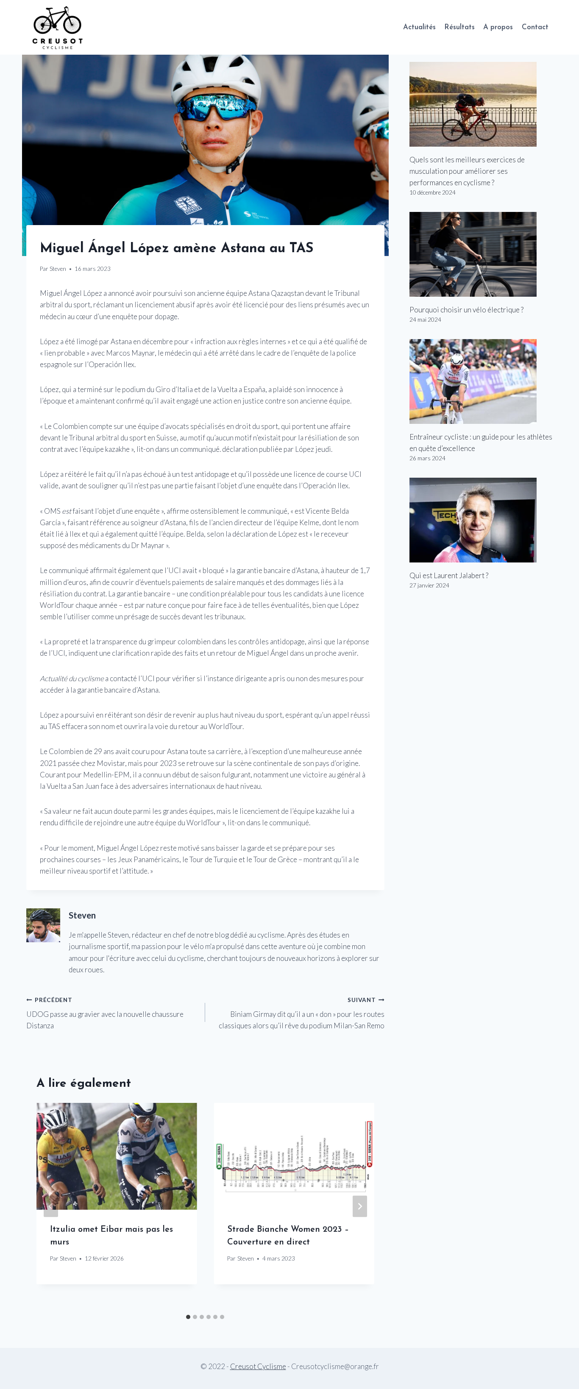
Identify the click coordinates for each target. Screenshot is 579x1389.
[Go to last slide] (51, 1206)
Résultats (459, 27)
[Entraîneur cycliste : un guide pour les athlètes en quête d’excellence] (481, 381)
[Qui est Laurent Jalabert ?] (481, 520)
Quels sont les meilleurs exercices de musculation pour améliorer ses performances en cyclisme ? (467, 171)
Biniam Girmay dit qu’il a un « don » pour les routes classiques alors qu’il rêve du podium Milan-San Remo (301, 1013)
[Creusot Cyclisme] (58, 27)
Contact (535, 27)
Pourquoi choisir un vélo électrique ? (466, 309)
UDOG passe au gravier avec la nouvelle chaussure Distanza (105, 1013)
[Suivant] (360, 1206)
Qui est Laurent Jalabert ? (448, 575)
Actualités (419, 27)
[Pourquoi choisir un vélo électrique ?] (481, 254)
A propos (498, 27)
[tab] (188, 1317)
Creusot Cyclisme (258, 1366)
